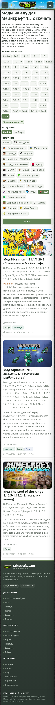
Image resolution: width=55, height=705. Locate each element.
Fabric (28, 449)
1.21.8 (29, 61)
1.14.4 (34, 94)
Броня (40, 169)
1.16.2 (26, 89)
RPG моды (37, 186)
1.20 (35, 72)
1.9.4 (15, 110)
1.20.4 (45, 67)
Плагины (9, 619)
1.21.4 (49, 61)
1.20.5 (34, 67)
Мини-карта (40, 148)
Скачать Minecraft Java (15, 598)
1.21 (15, 67)
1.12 (33, 105)
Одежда (11, 153)
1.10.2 (6, 110)
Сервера (9, 664)
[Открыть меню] (5, 5)
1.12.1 (24, 105)
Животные (29, 180)
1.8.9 (24, 110)
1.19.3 (6, 78)
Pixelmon (8, 283)
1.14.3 (45, 94)
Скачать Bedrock (12, 631)
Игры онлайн (11, 680)
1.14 (25, 99)
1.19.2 (16, 78)
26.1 (44, 56)
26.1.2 (25, 56)
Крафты (11, 208)
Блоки (10, 175)
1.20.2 (16, 72)
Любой (7, 132)
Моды (7, 602)
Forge (21, 132)
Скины (8, 668)
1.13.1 (45, 99)
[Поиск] (50, 5)
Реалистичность (16, 197)
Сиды (7, 672)
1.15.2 (6, 94)
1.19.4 (45, 72)
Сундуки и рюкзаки (17, 164)
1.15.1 (16, 94)
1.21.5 (39, 61)
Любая (6, 56)
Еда (46, 191)
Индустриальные (16, 148)
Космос (41, 202)
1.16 (45, 89)
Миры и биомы (15, 186)
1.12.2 (14, 105)
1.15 (25, 94)
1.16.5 (43, 83)
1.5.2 (5, 116)
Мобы (26, 169)
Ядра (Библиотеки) (17, 213)
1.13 (5, 105)
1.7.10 (34, 110)
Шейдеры (23, 142)
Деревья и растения (18, 202)
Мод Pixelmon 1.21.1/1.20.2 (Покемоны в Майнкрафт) (23, 261)
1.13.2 (34, 99)
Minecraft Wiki (11, 676)
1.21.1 (6, 67)
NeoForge (17, 327)
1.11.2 (43, 105)
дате (26, 221)
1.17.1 (24, 83)
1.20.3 (6, 72)
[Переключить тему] (12, 5)
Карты (8, 611)
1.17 (33, 83)
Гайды (8, 652)
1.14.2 (6, 99)
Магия (10, 169)
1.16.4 (6, 89)
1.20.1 (26, 72)
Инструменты (14, 191)
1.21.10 (18, 61)
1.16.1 (36, 89)
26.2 (16, 56)
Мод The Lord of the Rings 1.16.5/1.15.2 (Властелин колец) (23, 495)
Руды (33, 191)
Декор (39, 164)
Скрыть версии (11, 122)
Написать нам (11, 685)
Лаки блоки (30, 208)
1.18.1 (6, 83)
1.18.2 (45, 78)
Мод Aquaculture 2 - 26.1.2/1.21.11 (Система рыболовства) (21, 373)
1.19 (35, 78)
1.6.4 (43, 110)
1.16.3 (16, 89)
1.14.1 (16, 99)
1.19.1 (26, 78)
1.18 (15, 83)
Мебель (11, 180)
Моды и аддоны (12, 635)
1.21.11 (6, 61)
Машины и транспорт (19, 158)
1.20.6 (24, 67)
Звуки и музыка (30, 175)
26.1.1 (35, 56)
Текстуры (9, 606)
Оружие (28, 153)
